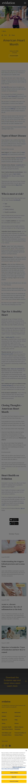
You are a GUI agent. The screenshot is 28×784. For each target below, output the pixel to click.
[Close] (26, 750)
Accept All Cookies (14, 781)
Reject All (14, 777)
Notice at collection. (17, 767)
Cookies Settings (14, 772)
